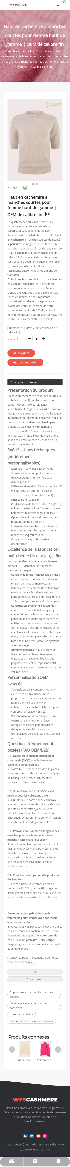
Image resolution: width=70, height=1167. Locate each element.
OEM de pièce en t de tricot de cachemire (28, 1006)
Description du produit (23, 382)
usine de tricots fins (21, 1014)
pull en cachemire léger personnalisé (32, 1021)
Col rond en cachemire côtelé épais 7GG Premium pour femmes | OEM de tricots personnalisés (45, 1060)
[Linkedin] (31, 1136)
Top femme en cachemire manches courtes (31, 994)
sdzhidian (45, 1149)
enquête (23, 353)
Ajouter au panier (25, 362)
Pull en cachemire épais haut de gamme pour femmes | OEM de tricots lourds (25, 1060)
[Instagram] (45, 1136)
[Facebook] (25, 1136)
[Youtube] (38, 1136)
